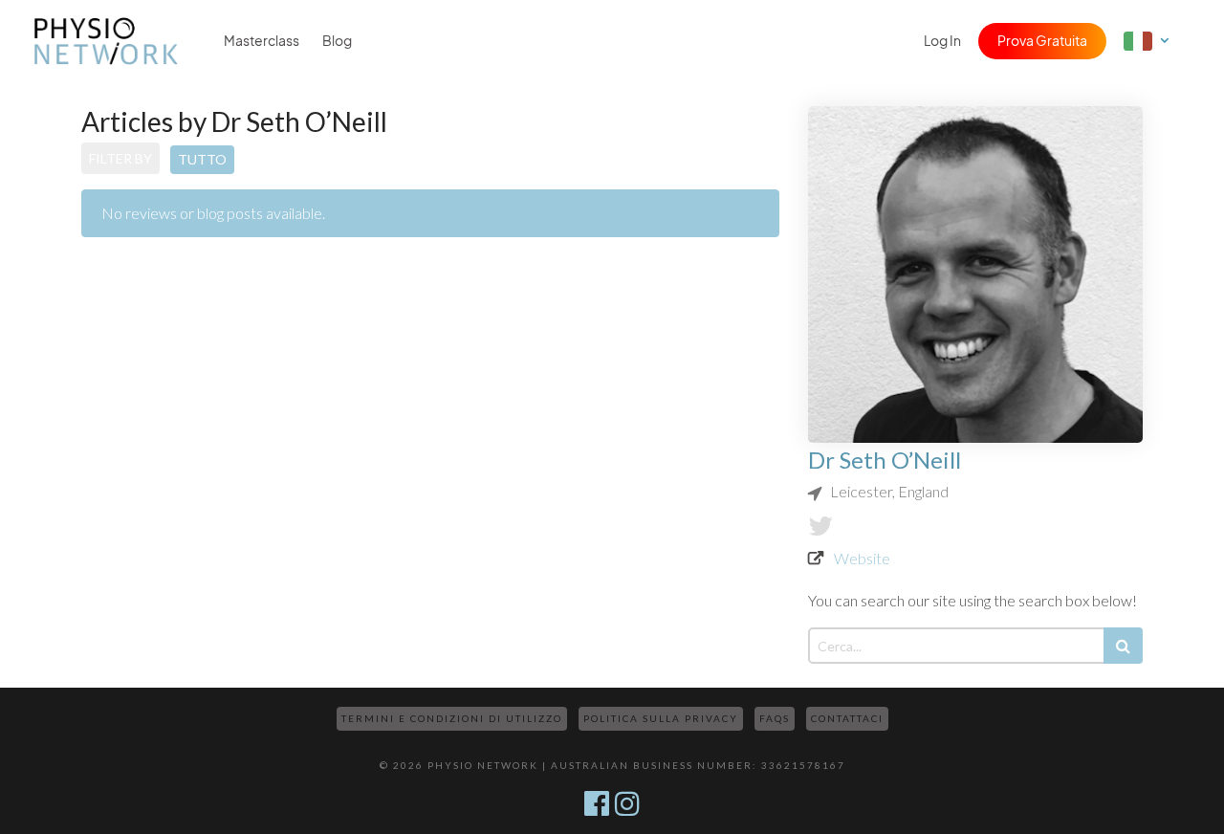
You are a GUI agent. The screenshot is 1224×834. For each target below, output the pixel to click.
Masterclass (261, 41)
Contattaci (847, 718)
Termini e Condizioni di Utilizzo (451, 718)
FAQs (774, 718)
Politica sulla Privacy (660, 718)
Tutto (202, 159)
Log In (942, 41)
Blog (337, 41)
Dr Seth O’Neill (884, 459)
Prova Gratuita (1042, 41)
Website (862, 558)
